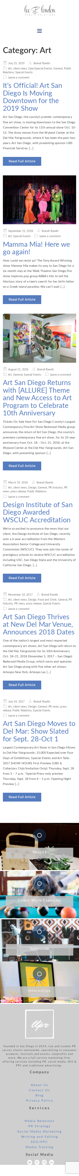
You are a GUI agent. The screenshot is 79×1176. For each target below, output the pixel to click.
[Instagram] (44, 1162)
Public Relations (36, 491)
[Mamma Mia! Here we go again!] (39, 199)
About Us (39, 1085)
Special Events (24, 72)
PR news (19, 603)
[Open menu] (39, 30)
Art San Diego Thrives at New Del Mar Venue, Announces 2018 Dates (39, 625)
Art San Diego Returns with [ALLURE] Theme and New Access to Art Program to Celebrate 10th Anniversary (37, 398)
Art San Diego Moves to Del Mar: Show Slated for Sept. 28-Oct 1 (39, 731)
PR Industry (56, 487)
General (58, 68)
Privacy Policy (39, 1100)
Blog (39, 1095)
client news (20, 68)
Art (10, 68)
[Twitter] (29, 1162)
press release (18, 491)
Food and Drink (47, 599)
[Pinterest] (37, 1162)
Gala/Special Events (40, 68)
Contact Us (39, 1090)
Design (32, 487)
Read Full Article (22, 161)
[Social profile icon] (51, 1162)
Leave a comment (18, 77)
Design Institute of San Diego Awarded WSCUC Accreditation (38, 513)
